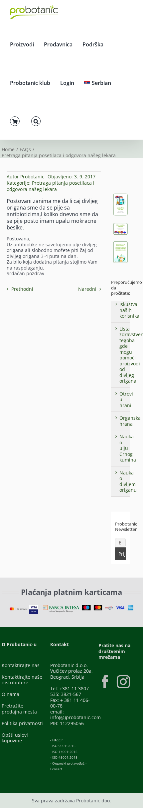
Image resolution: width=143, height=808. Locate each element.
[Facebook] (105, 681)
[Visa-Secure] (33, 607)
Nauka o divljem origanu (128, 481)
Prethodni (22, 289)
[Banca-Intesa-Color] (61, 607)
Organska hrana (130, 421)
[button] (36, 120)
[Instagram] (123, 681)
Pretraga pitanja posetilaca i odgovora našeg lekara (50, 186)
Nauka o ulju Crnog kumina (127, 448)
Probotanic (32, 176)
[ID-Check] (18, 609)
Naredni (87, 289)
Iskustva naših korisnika (129, 310)
